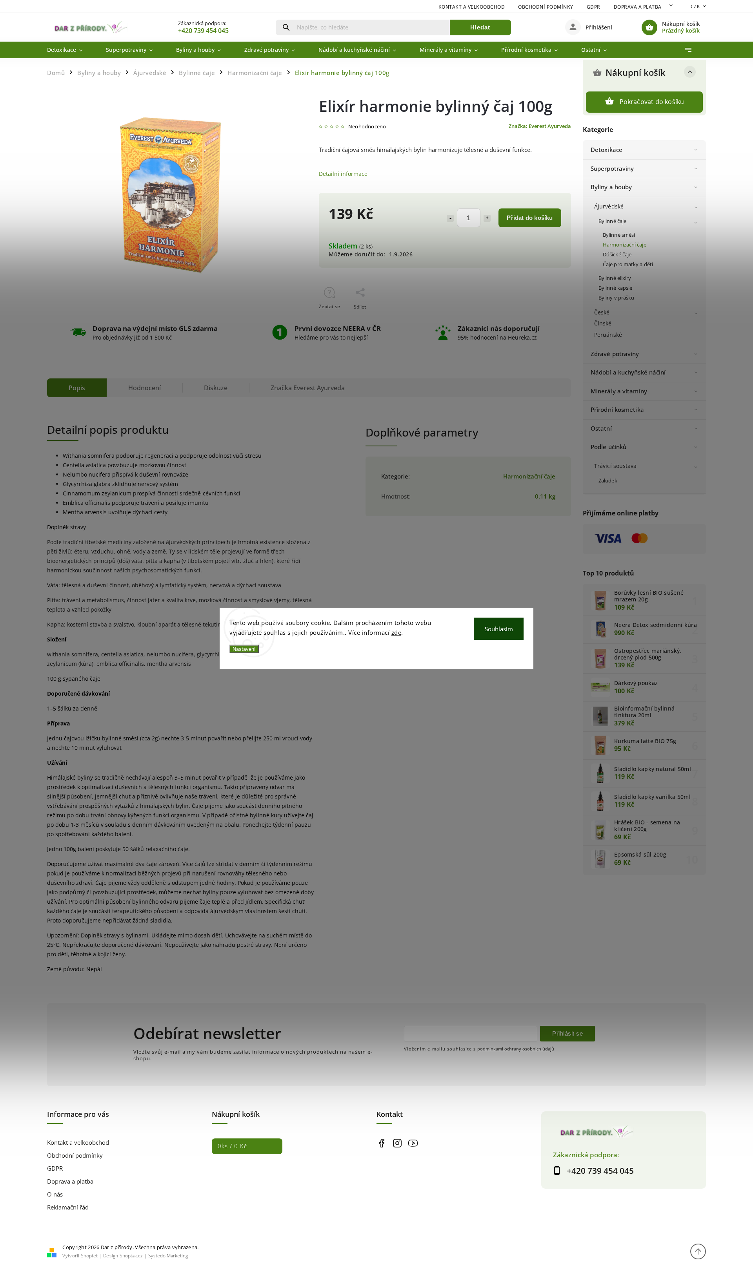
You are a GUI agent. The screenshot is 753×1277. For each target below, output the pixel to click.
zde (396, 632)
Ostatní (601, 428)
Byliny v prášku (616, 297)
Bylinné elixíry (614, 278)
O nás (55, 1194)
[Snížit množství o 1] (450, 218)
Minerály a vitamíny (619, 391)
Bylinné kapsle (615, 288)
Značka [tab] (308, 388)
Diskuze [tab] (215, 388)
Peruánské (608, 334)
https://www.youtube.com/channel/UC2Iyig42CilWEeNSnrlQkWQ (413, 1143)
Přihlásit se (567, 1033)
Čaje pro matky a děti (628, 264)
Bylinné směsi (619, 235)
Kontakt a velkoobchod (471, 7)
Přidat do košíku (530, 217)
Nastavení (244, 649)
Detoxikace (606, 150)
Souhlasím (499, 628)
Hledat (480, 27)
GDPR (593, 7)
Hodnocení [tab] (144, 388)
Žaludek (607, 480)
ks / (232, 1146)
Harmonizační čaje (624, 244)
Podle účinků (608, 447)
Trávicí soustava (615, 466)
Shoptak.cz (131, 1255)
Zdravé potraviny (615, 354)
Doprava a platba (638, 7)
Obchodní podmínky (545, 7)
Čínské (603, 323)
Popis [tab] (77, 388)
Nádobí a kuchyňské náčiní (628, 372)
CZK (695, 6)
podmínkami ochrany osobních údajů (515, 1049)
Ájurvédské (609, 206)
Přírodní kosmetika (617, 410)
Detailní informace (343, 173)
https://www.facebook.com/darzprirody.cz (381, 1143)
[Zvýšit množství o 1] (487, 218)
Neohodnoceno (367, 127)
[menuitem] (70, 50)
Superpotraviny (612, 168)
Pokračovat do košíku (652, 101)
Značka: (540, 126)
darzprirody (397, 1143)
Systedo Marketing (168, 1255)
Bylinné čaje (612, 221)
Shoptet (89, 1255)
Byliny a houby (611, 187)
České (602, 312)
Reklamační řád (68, 1207)
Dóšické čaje (617, 254)
